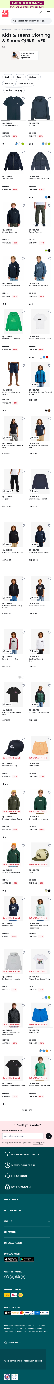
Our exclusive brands (13, 1243)
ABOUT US (8, 1221)
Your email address (12, 1130)
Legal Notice (8, 1331)
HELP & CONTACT (11, 1199)
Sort (7, 77)
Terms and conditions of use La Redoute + (32, 1331)
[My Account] (40, 12)
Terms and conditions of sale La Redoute (19, 1326)
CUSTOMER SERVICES (12, 1210)
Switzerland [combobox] (12, 1343)
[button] (48, 12)
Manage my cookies (35, 1328)
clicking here (38, 1144)
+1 (50, 357)
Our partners (10, 1232)
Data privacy (18, 1328)
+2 (49, 1051)
